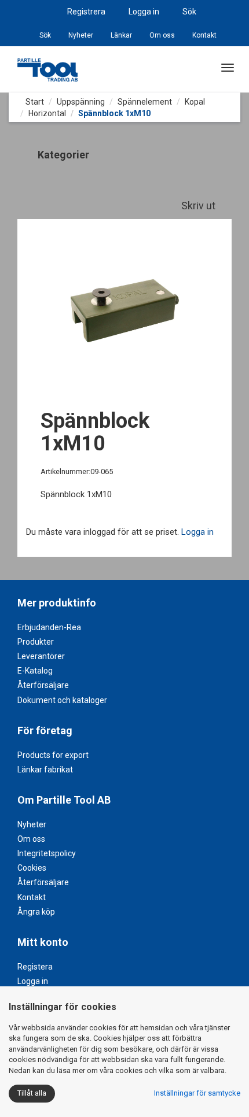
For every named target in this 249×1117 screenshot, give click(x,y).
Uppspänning (81, 101)
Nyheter (80, 35)
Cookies (31, 867)
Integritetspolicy (46, 853)
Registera (35, 966)
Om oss (162, 35)
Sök (189, 11)
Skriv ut (199, 205)
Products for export (53, 755)
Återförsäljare (43, 685)
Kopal (195, 101)
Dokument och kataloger (62, 700)
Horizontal (47, 113)
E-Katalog (35, 670)
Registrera (86, 11)
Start (34, 101)
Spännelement (145, 101)
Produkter (35, 641)
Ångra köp (36, 911)
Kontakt (204, 35)
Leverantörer (41, 656)
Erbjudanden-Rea (49, 627)
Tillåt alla (31, 1093)
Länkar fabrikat (45, 769)
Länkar (121, 35)
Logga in (144, 11)
